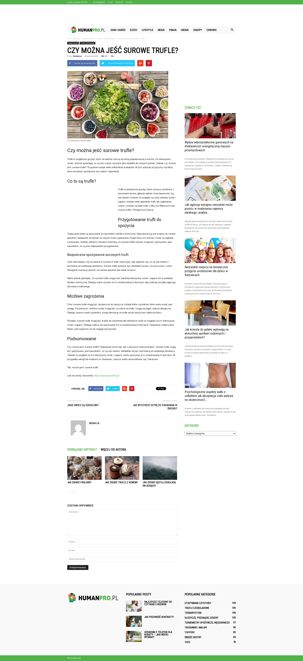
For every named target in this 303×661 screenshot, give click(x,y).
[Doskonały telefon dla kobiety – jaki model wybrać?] (134, 636)
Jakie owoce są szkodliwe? (83, 405)
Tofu (187, 642)
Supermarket (73, 43)
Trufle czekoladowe (87, 43)
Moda (161, 30)
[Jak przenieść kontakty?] (134, 621)
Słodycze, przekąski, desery (201, 617)
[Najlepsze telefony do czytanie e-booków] (134, 606)
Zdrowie (211, 30)
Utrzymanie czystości (198, 603)
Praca (173, 30)
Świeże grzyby (193, 637)
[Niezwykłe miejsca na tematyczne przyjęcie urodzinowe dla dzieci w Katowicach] (210, 250)
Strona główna (99, 2)
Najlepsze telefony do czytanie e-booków (158, 603)
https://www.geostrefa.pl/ (106, 375)
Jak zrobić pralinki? (79, 482)
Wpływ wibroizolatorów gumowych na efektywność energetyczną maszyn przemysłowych (209, 146)
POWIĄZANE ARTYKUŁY (82, 449)
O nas (110, 2)
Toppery (190, 632)
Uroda (185, 30)
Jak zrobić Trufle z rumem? (121, 482)
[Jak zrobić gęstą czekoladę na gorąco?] (160, 468)
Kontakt (129, 2)
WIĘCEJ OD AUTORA (113, 449)
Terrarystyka (193, 612)
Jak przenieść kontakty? (159, 616)
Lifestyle (147, 30)
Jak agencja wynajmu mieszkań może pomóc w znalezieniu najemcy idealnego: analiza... (209, 208)
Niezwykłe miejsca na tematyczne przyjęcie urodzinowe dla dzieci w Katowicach (206, 271)
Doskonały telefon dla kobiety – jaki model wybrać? (158, 635)
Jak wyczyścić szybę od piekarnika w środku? (155, 407)
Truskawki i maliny (196, 627)
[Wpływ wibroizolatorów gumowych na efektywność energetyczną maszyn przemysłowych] (210, 125)
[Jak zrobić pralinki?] (84, 468)
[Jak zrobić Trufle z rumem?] (122, 468)
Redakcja (77, 56)
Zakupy (197, 30)
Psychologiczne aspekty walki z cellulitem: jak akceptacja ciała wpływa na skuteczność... (209, 396)
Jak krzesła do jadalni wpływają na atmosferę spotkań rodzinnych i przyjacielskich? (207, 333)
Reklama (119, 2)
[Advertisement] (151, 15)
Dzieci (133, 30)
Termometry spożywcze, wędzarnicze (207, 622)
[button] (232, 30)
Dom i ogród (118, 30)
